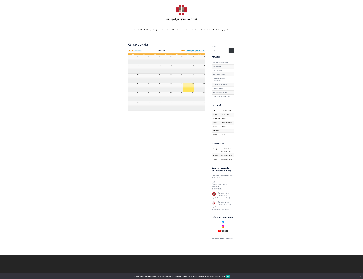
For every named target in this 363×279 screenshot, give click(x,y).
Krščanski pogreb (221, 30)
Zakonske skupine (218, 88)
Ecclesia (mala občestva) (220, 84)
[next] (132, 51)
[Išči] (231, 50)
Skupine (164, 30)
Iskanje (214, 46)
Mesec (183, 51)
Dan (193, 51)
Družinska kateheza (219, 74)
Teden (189, 51)
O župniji (136, 30)
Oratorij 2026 (217, 66)
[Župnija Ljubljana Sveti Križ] (181, 13)
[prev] (129, 51)
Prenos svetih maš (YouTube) (221, 96)
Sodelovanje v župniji (150, 30)
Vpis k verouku (217, 70)
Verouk (188, 30)
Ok (228, 276)
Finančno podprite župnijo (222, 239)
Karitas (209, 30)
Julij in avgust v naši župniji (221, 62)
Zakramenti (198, 30)
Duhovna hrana (176, 30)
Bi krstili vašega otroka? (220, 92)
